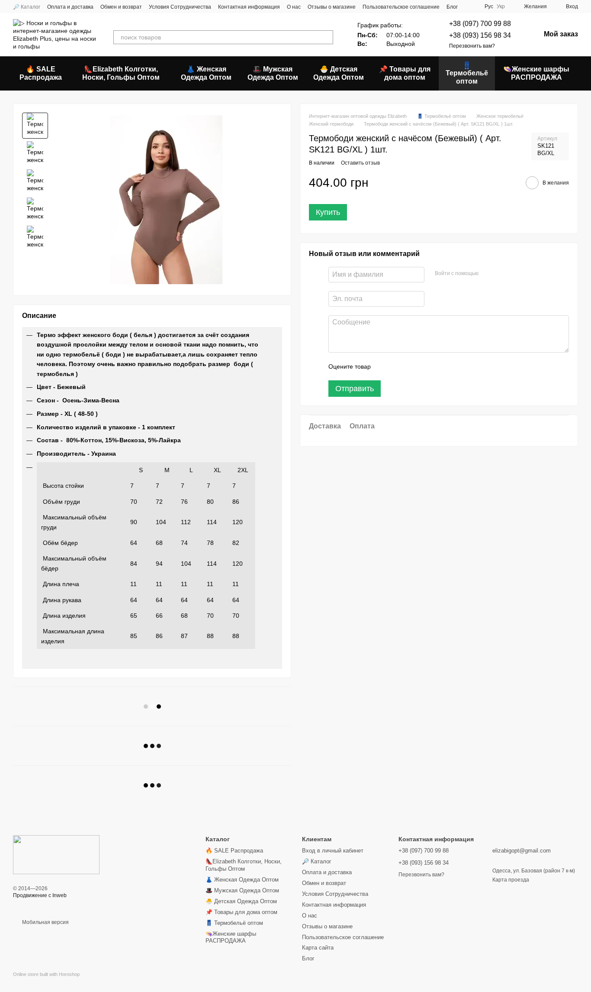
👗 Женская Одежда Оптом (206, 73)
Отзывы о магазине (332, 7)
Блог (452, 7)
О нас (294, 7)
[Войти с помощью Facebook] (488, 273)
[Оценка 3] (413, 366)
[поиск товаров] (326, 37)
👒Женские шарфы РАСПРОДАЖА (536, 73)
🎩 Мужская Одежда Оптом (272, 73)
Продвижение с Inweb (40, 895)
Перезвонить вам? (472, 46)
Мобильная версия (45, 922)
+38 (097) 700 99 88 (480, 23)
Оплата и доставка (70, 7)
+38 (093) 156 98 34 (480, 35)
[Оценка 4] (427, 366)
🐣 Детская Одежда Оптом (338, 73)
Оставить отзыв (360, 162)
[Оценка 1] (385, 366)
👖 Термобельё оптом (467, 73)
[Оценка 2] (399, 366)
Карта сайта (318, 947)
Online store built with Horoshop (46, 974)
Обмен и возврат (121, 7)
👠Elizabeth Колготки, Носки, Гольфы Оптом (121, 73)
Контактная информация (249, 7)
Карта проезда (510, 880)
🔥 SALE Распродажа (40, 73)
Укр (501, 6)
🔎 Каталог (26, 7)
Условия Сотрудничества (180, 7)
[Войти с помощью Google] (502, 273)
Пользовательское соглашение (401, 7)
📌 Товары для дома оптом (404, 73)
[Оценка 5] (440, 366)
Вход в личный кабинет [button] (332, 850)
